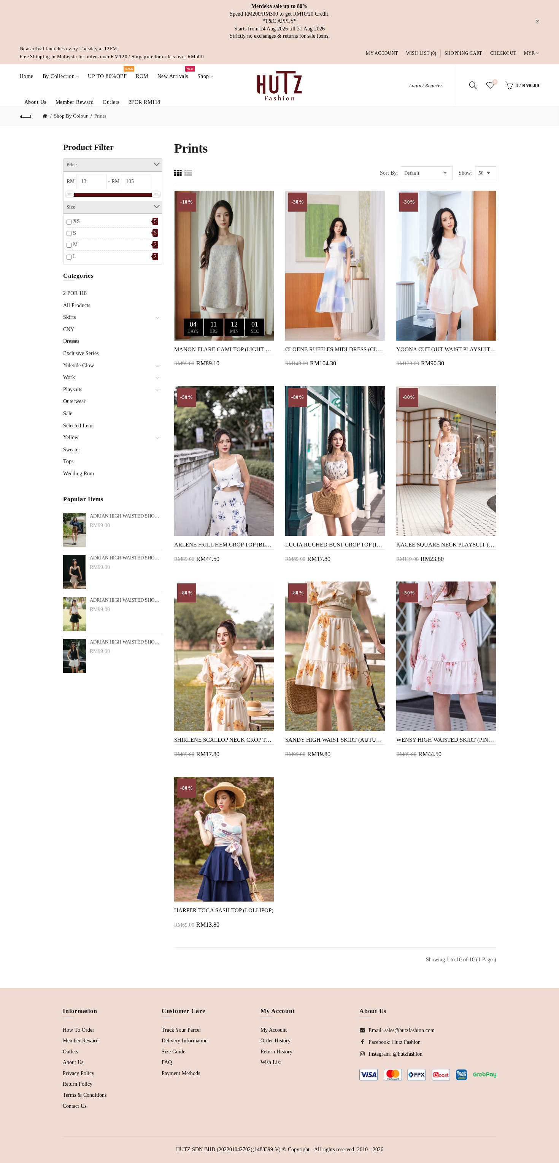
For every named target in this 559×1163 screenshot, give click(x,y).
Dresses (71, 341)
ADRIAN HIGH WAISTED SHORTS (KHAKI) (126, 558)
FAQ (167, 1062)
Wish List (270, 1062)
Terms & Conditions (84, 1095)
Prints (100, 116)
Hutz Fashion (406, 1042)
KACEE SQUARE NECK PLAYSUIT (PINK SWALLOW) (446, 545)
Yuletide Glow (78, 365)
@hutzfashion (407, 1054)
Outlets (70, 1052)
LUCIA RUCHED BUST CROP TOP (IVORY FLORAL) (335, 545)
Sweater (71, 449)
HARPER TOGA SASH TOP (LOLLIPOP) (223, 910)
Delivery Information (185, 1041)
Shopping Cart (463, 53)
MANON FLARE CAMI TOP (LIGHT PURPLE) (224, 349)
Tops (68, 461)
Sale (67, 413)
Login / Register (425, 85)
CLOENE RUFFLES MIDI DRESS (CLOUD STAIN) (335, 349)
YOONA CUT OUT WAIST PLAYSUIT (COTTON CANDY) (446, 349)
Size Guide (173, 1052)
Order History (275, 1041)
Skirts (69, 317)
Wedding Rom (78, 473)
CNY (68, 329)
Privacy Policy (78, 1073)
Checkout (503, 53)
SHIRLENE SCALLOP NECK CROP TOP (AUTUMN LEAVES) (224, 740)
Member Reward (80, 1041)
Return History (276, 1052)
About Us (73, 1062)
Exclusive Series (80, 353)
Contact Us (74, 1106)
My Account (382, 53)
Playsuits (72, 389)
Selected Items (78, 426)
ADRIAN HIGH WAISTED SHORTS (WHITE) (126, 642)
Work (69, 377)
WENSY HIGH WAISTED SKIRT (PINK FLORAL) (446, 740)
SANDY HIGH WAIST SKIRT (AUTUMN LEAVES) (335, 740)
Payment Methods (181, 1073)
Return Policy (77, 1084)
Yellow (70, 437)
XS (76, 221)
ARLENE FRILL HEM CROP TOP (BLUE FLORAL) (224, 545)
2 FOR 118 (75, 293)
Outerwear (74, 401)
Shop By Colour (70, 116)
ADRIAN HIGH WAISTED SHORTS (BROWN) (126, 516)
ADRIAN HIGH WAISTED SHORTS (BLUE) (126, 600)
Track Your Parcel (181, 1030)
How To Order (78, 1030)
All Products (76, 305)
